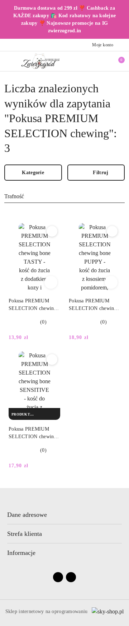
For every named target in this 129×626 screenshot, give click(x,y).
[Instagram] (71, 577)
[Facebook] (58, 577)
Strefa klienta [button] (24, 533)
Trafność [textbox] (14, 196)
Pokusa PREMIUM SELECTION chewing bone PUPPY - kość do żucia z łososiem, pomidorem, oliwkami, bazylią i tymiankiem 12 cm (94, 305)
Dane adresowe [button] (27, 514)
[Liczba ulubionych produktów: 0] (105, 61)
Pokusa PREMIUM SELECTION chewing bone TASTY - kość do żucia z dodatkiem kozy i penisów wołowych (33, 305)
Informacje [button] (21, 552)
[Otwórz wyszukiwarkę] (93, 61)
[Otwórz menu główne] (8, 61)
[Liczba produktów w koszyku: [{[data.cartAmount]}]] (116, 61)
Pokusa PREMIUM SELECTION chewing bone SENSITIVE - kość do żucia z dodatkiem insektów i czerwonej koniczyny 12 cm (34, 433)
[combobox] (64, 197)
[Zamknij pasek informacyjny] (121, 19)
